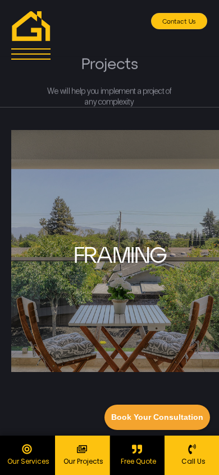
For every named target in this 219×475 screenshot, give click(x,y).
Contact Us (178, 22)
